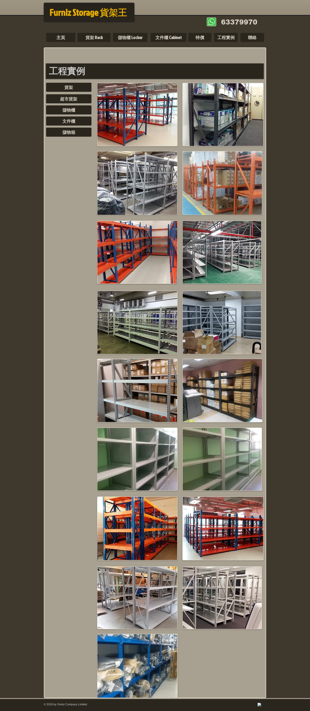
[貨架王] (260, 705)
